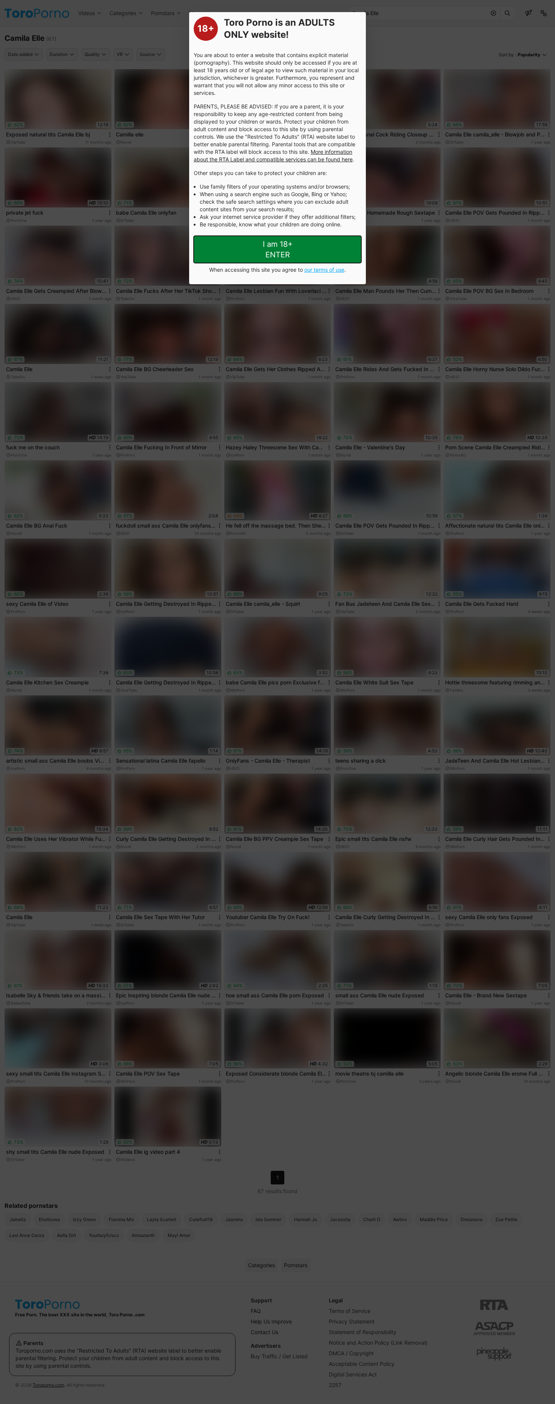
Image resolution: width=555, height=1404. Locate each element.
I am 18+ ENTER (278, 249)
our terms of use (324, 269)
